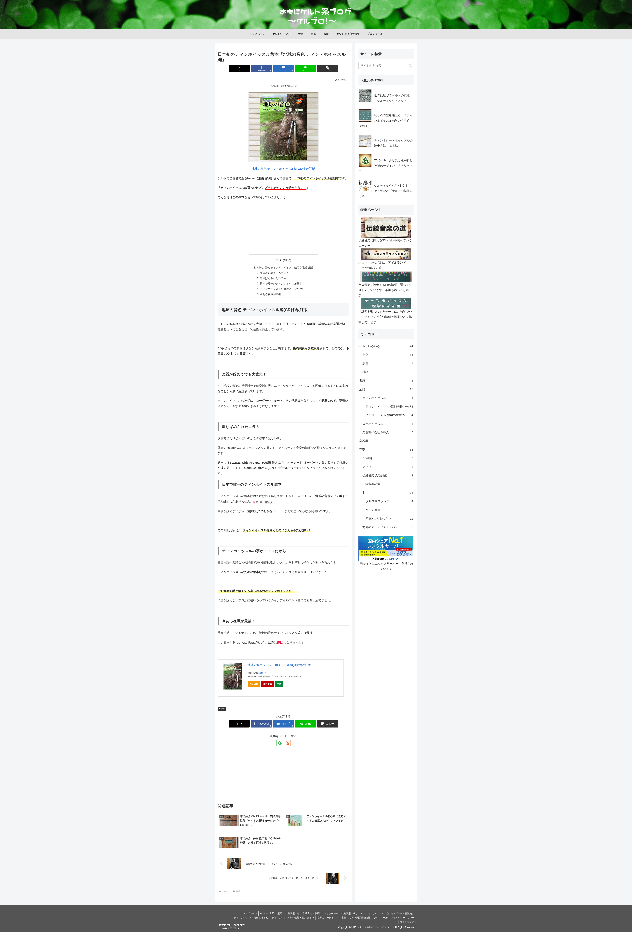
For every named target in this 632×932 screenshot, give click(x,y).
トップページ (250, 913)
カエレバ (262, 673)
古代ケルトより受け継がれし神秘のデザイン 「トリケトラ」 (386, 166)
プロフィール (381, 917)
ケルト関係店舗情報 (360, 917)
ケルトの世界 (267, 913)
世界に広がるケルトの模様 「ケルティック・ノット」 (393, 98)
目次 (279, 260)
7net (279, 684)
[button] (327, 68)
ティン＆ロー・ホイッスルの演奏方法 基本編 (393, 143)
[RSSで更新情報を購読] (287, 743)
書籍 (223, 708)
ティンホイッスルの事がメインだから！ (283, 288)
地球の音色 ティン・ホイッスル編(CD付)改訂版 (283, 168)
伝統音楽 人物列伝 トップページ (320, 913)
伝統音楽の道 (292, 913)
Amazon (254, 684)
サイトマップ (407, 921)
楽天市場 (267, 684)
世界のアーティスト (327, 917)
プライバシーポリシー (402, 917)
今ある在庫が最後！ (272, 294)
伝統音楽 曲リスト (352, 913)
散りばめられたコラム (273, 278)
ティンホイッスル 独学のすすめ (251, 917)
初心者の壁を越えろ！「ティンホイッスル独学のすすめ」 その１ (386, 121)
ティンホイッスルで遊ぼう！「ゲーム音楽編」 (390, 913)
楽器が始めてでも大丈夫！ (275, 272)
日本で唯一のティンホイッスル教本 (281, 283)
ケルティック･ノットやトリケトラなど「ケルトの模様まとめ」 (386, 191)
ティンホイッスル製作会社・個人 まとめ (293, 917)
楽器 (279, 913)
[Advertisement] (283, 227)
